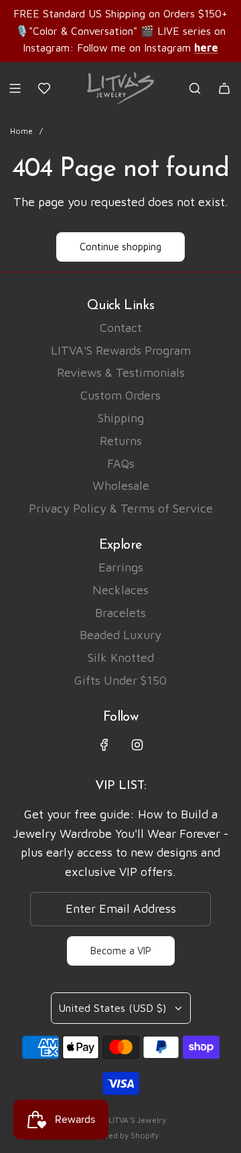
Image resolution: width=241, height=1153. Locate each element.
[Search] (195, 88)
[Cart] (224, 88)
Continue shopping (120, 246)
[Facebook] (104, 745)
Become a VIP (120, 950)
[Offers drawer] (44, 88)
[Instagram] (137, 745)
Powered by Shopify (121, 1135)
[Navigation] (14, 88)
